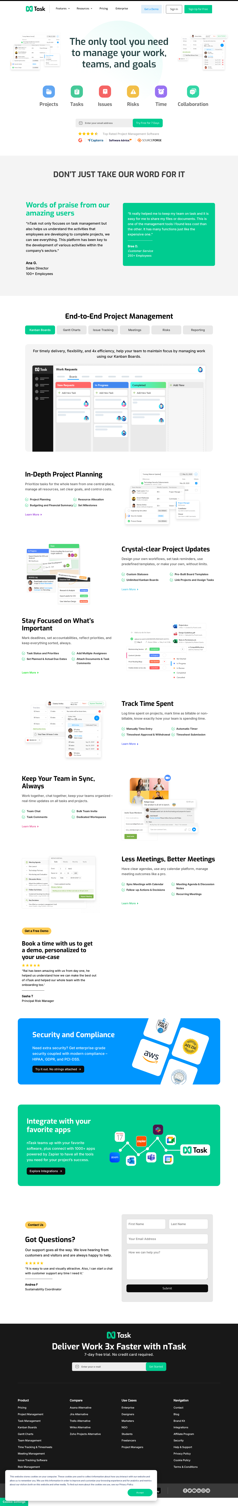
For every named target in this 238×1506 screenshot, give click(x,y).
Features (61, 8)
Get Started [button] (156, 1366)
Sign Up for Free (198, 9)
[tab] (40, 329)
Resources (83, 8)
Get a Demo (151, 9)
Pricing (104, 8)
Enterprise (122, 8)
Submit (167, 1288)
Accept (140, 1492)
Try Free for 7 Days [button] (147, 123)
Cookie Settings (14, 1501)
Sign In (174, 9)
